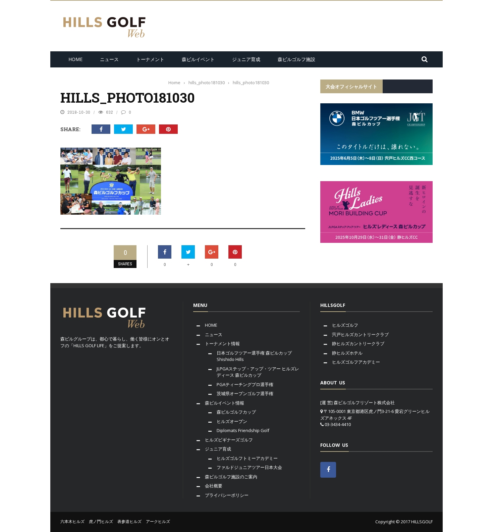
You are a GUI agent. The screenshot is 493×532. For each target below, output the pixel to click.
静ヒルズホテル (347, 353)
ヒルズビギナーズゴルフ (229, 440)
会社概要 (213, 486)
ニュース (109, 59)
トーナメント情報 (222, 343)
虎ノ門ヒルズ (101, 521)
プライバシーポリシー (227, 495)
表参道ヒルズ (129, 521)
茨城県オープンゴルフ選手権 (245, 393)
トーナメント (150, 59)
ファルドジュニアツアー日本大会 (249, 467)
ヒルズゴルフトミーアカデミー (247, 458)
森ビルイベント (198, 59)
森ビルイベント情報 (224, 403)
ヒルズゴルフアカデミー (356, 362)
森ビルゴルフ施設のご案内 (231, 477)
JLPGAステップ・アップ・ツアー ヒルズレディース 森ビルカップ (258, 372)
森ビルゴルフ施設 (296, 59)
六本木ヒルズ (72, 521)
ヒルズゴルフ (345, 325)
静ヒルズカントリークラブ (358, 343)
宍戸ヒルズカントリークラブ (360, 334)
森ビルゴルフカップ (236, 412)
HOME (75, 59)
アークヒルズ (158, 521)
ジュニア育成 (246, 59)
